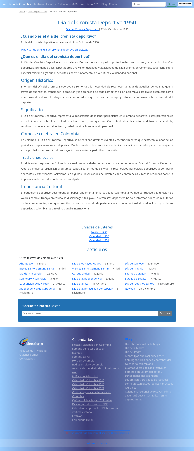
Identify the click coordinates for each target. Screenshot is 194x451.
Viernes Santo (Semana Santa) (90, 268)
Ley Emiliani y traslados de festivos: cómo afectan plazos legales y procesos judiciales (149, 383)
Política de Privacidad (85, 376)
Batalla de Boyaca (135, 278)
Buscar (171, 4)
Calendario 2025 (89, 4)
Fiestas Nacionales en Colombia (91, 344)
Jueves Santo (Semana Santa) (37, 268)
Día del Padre (133, 352)
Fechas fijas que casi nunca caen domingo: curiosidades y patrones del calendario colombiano (148, 360)
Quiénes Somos (29, 354)
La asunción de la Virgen (34, 283)
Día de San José (134, 263)
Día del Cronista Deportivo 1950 (97, 22)
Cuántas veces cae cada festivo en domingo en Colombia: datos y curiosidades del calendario (145, 371)
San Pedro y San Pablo (32, 278)
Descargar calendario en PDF (90, 404)
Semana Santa (81, 356)
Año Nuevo (26, 263)
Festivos (39, 4)
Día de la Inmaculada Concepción (92, 288)
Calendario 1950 (99, 236)
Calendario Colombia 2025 (88, 380)
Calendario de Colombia (16, 4)
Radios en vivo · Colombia (87, 364)
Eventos (51, 4)
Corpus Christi (81, 273)
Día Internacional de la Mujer (142, 344)
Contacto (114, 4)
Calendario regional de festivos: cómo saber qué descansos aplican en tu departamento (148, 395)
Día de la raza (80, 283)
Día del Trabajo (134, 268)
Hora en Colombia (83, 360)
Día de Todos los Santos (139, 283)
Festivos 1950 (99, 232)
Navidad (130, 288)
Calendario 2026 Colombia (97, 443)
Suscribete (165, 313)
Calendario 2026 (67, 4)
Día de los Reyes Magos (86, 263)
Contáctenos (27, 358)
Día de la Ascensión (31, 273)
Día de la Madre (134, 348)
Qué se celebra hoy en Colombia (92, 400)
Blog (104, 4)
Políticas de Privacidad (33, 350)
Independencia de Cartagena (37, 288)
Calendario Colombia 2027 (88, 388)
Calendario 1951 (99, 240)
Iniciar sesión (185, 3)
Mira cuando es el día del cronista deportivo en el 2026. (54, 49)
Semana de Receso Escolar (88, 348)
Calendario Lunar (82, 420)
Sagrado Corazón (135, 273)
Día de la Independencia (87, 278)
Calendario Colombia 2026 (88, 384)
